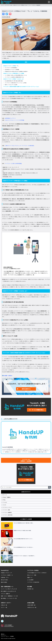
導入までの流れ (4, 579)
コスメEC (4, 504)
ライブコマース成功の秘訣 (7, 514)
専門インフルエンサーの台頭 (11, 84)
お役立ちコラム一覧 (31, 607)
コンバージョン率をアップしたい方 (9, 589)
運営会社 (2, 634)
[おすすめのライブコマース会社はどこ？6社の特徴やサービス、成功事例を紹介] (7, 559)
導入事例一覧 (30, 589)
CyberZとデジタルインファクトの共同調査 (14, 120)
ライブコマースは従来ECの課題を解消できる (14, 77)
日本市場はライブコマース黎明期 (12, 69)
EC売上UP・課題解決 (6, 497)
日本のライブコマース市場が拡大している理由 (13, 73)
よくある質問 (30, 579)
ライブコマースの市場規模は (11, 67)
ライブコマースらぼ (8, 5)
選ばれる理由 (4, 582)
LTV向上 (4, 499)
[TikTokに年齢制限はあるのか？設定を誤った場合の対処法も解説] (7, 525)
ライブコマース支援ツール (7, 575)
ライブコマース (5, 96)
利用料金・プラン (5, 577)
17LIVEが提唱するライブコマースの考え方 (36, 572)
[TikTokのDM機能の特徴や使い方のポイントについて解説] (7, 542)
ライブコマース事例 (6, 509)
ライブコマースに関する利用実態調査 (13, 163)
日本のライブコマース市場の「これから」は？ (13, 79)
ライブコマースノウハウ (7, 507)
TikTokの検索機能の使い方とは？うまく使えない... (24, 547)
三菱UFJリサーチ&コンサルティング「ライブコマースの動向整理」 (20, 145)
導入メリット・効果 (31, 575)
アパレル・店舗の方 (5, 593)
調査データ (29, 577)
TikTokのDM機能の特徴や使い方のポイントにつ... (23, 538)
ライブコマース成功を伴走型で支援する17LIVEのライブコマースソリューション (21, 86)
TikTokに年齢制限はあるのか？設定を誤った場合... (24, 523)
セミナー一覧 (4, 607)
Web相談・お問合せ (7, 375)
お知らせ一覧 (4, 605)
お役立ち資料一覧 (31, 605)
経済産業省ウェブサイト (10, 118)
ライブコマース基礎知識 (7, 512)
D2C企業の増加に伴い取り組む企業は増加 (14, 81)
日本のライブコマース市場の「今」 (11, 65)
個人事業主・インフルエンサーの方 (9, 598)
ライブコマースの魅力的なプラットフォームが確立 (16, 82)
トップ (2, 5)
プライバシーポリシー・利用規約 (7, 636)
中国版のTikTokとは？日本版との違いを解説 (22, 530)
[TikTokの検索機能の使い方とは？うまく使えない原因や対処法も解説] (7, 550)
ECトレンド (5, 494)
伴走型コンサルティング (6, 572)
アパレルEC (5, 502)
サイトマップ (3, 635)
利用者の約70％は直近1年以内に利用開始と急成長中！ (16, 71)
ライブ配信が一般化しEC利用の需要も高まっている (16, 75)
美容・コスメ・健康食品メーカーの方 (9, 596)
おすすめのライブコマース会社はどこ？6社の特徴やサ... (24, 555)
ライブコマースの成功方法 (33, 582)
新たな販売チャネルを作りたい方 (8, 591)
